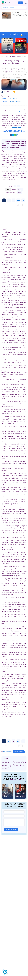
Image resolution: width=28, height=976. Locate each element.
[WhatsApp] (15, 135)
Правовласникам (7, 751)
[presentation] (22, 35)
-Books (10, 3)
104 (18, 200)
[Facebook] (11, 135)
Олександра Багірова (17, 69)
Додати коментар (11, 829)
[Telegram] (17, 135)
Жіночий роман (9, 71)
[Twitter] (13, 135)
